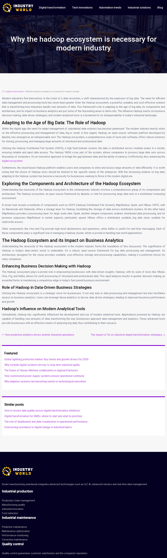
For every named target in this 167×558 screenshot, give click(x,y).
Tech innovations (82, 7)
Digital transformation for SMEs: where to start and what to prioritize (43, 416)
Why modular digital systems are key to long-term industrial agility (42, 364)
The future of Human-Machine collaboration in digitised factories (41, 370)
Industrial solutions (139, 7)
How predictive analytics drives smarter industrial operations (39, 334)
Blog (160, 7)
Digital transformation (52, 7)
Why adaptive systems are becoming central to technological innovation (45, 381)
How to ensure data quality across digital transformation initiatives (42, 410)
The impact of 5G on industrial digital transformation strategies (126, 334)
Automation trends (110, 7)
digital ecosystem (12, 160)
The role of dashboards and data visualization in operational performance (45, 421)
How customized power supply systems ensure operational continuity (44, 375)
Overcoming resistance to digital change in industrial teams (38, 427)
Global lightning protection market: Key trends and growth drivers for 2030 (46, 359)
